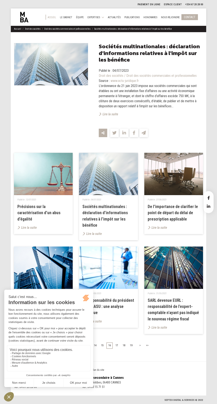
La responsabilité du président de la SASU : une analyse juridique (108, 306)
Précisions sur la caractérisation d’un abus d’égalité (38, 212)
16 (109, 345)
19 (131, 345)
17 (116, 345)
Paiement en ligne (149, 4)
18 (124, 345)
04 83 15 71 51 (96, 387)
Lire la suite (110, 114)
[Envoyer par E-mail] (143, 133)
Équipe (80, 17)
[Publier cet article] (114, 133)
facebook (208, 197)
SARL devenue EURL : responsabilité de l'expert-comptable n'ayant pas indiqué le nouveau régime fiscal (173, 309)
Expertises (94, 17)
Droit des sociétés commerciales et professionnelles (67, 29)
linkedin (208, 206)
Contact (189, 17)
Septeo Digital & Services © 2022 (183, 400)
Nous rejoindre (170, 17)
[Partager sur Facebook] (134, 133)
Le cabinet (66, 17)
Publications (132, 17)
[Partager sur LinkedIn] (124, 133)
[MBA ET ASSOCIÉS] (24, 17)
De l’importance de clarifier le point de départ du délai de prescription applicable (173, 212)
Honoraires (150, 17)
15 (102, 345)
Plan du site (98, 369)
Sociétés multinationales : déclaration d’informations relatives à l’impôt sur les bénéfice (133, 29)
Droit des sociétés (32, 29)
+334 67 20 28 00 (194, 4)
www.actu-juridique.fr (125, 81)
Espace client (173, 4)
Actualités (114, 17)
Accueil (52, 17)
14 (95, 345)
